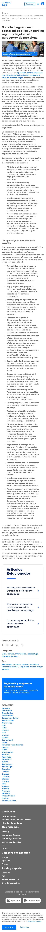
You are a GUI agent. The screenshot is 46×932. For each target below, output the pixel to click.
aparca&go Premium (11, 838)
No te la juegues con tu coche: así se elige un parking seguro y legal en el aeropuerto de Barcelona (22, 17)
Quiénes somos (9, 816)
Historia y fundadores (12, 823)
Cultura (5, 798)
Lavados (6, 776)
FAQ (3, 876)
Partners (5, 857)
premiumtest (7, 715)
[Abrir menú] (38, 4)
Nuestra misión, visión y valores (16, 820)
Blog (4, 13)
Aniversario (7, 723)
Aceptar (9, 927)
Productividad (8, 796)
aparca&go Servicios (11, 842)
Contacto (6, 873)
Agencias (6, 861)
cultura (5, 762)
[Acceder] (42, 4)
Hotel (4, 742)
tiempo (11, 654)
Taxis (4, 784)
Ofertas (5, 779)
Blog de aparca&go (11, 883)
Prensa (5, 864)
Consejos (6, 656)
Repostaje (6, 757)
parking (25, 664)
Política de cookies (34, 921)
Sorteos (5, 781)
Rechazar (25, 927)
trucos (33, 667)
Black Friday (7, 713)
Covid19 (5, 771)
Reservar (30, 4)
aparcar (17, 664)
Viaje (4, 654)
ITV (3, 845)
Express (5, 774)
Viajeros (5, 786)
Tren (4, 733)
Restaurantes (8, 720)
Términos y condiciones (12, 745)
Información (20, 654)
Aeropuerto (7, 664)
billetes (5, 737)
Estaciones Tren (9, 801)
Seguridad (24, 667)
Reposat (5, 754)
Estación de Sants (10, 718)
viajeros (5, 669)
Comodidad (7, 740)
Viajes (4, 750)
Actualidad (7, 711)
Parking (14, 656)
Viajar (39, 667)
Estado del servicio (10, 880)
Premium (6, 791)
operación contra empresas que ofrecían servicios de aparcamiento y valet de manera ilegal (22, 75)
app (4, 725)
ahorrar (5, 730)
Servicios (6, 708)
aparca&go (33, 654)
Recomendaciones (10, 667)
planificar (34, 664)
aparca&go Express (11, 835)
